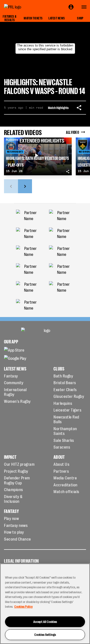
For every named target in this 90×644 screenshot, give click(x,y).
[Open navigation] (84, 7)
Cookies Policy (23, 606)
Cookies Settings (45, 634)
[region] (45, 603)
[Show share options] (79, 107)
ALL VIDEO (72, 132)
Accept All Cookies (45, 621)
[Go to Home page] (24, 7)
